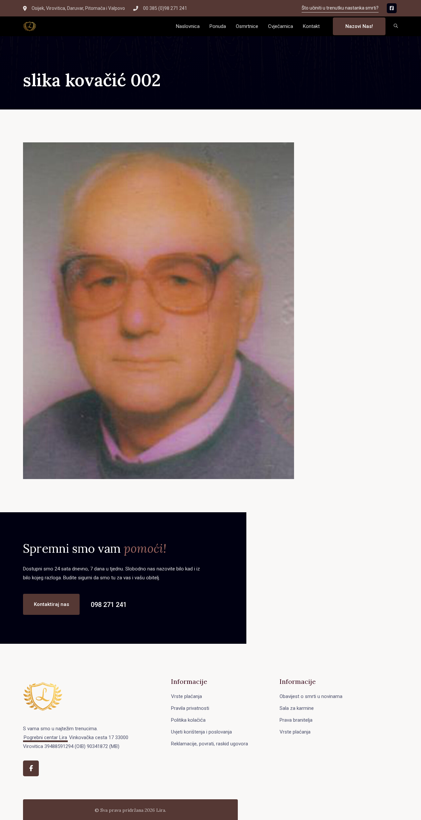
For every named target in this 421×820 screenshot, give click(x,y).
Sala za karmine (297, 708)
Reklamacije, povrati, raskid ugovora (209, 744)
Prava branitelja (296, 720)
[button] (396, 26)
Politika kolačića (188, 720)
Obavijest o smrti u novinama (311, 696)
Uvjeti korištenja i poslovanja (201, 732)
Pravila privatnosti (190, 708)
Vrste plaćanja (186, 696)
